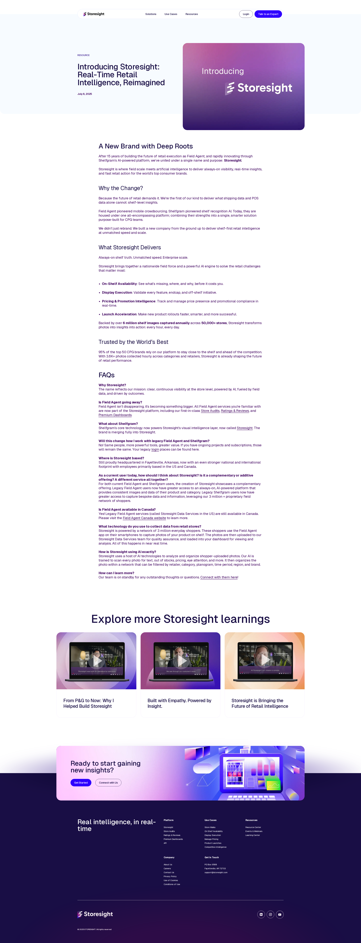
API (165, 843)
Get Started (81, 782)
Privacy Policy (170, 876)
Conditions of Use (172, 884)
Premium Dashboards (115, 415)
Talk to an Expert (268, 14)
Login (246, 14)
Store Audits (210, 411)
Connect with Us (108, 782)
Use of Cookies (171, 880)
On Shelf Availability (214, 831)
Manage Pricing (211, 839)
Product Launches (213, 843)
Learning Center (253, 835)
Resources (191, 14)
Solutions (150, 14)
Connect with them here (219, 577)
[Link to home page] (93, 14)
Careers (167, 868)
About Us (168, 864)
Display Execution (213, 835)
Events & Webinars (254, 831)
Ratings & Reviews (235, 411)
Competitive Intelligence (216, 847)
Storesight (245, 428)
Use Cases (171, 14)
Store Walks (210, 827)
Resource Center (253, 827)
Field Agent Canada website (144, 518)
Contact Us (169, 872)
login (155, 449)
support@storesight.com (216, 872)
